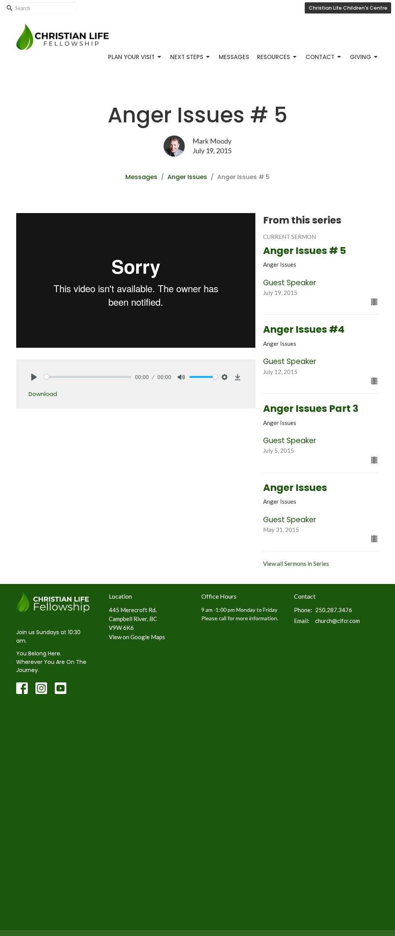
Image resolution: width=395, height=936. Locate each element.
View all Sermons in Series (296, 563)
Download (43, 394)
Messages (234, 57)
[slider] (87, 377)
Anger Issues (187, 177)
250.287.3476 (333, 609)
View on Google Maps (137, 636)
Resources (273, 57)
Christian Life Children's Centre (348, 8)
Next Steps (186, 57)
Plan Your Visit (131, 57)
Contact (320, 57)
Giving (360, 57)
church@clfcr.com (337, 620)
